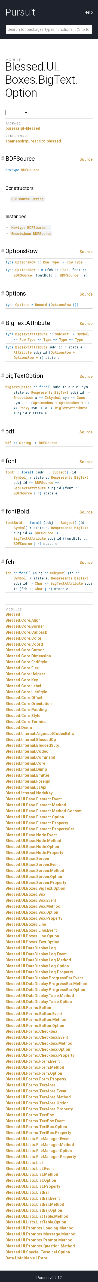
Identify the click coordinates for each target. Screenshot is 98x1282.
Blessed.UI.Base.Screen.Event (32, 864)
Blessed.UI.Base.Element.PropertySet (39, 829)
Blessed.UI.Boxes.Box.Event (30, 900)
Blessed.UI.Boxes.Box (25, 894)
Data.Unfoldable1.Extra (26, 1258)
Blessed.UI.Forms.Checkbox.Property (39, 1055)
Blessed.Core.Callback (26, 632)
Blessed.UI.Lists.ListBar (27, 1192)
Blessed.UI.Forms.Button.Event (33, 1013)
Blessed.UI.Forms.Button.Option (34, 1025)
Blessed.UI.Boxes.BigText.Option (35, 888)
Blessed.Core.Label (23, 686)
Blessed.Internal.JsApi (25, 787)
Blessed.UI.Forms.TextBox (29, 1115)
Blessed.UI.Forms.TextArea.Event (35, 1091)
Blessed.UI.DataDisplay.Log (30, 948)
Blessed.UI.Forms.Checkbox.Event (36, 1037)
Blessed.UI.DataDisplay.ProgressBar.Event (44, 978)
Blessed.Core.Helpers (25, 674)
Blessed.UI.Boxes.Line (25, 924)
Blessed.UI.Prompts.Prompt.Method (38, 1240)
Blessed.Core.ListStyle (26, 692)
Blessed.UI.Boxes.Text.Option (32, 942)
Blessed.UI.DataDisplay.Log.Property (39, 972)
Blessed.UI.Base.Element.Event (33, 799)
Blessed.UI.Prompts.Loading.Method (39, 1228)
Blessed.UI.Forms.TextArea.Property (39, 1109)
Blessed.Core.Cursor (24, 650)
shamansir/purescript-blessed (33, 141)
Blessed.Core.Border (24, 626)
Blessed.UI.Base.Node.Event (31, 835)
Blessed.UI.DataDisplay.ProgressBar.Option (45, 990)
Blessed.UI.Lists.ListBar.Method (34, 1204)
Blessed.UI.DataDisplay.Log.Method (38, 960)
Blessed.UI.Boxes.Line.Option (32, 936)
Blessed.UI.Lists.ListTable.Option (35, 1222)
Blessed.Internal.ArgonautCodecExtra (39, 733)
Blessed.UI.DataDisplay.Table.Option (38, 1002)
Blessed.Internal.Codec (26, 751)
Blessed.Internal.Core (25, 763)
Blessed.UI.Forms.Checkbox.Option (37, 1049)
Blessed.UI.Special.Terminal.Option (37, 1252)
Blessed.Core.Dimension (28, 656)
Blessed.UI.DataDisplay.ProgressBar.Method (46, 984)
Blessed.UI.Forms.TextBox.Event (35, 1121)
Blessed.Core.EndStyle (26, 662)
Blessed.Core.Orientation (28, 703)
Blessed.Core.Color (23, 638)
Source (86, 159)
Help (88, 12)
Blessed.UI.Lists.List (24, 1163)
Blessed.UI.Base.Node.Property (34, 852)
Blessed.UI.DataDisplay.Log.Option (37, 966)
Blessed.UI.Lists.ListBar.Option (33, 1210)
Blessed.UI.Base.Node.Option (32, 846)
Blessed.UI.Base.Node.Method (33, 841)
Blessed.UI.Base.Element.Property (36, 823)
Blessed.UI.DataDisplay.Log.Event (36, 954)
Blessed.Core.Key (21, 680)
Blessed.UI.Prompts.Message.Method (40, 1234)
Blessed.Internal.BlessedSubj (32, 745)
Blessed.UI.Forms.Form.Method (34, 1067)
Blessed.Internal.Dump (26, 769)
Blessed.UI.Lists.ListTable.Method (36, 1216)
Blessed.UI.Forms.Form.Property (35, 1079)
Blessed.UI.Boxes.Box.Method (32, 906)
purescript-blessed (22, 128)
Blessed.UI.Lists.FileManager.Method (39, 1145)
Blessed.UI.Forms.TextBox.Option (36, 1127)
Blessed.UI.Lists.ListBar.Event (32, 1198)
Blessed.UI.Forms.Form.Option (33, 1073)
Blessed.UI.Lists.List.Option (30, 1180)
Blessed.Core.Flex (22, 668)
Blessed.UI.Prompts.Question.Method (40, 1246)
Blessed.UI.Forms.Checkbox (31, 1031)
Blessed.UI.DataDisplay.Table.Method (39, 996)
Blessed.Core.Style (22, 715)
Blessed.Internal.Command (30, 757)
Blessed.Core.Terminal (26, 721)
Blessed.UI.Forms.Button (28, 1007)
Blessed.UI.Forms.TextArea (30, 1085)
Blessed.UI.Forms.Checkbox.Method (38, 1043)
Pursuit (20, 12)
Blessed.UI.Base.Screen (27, 858)
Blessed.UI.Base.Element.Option (34, 817)
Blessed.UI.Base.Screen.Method (34, 870)
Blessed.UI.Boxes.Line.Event (31, 930)
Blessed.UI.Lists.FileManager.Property (40, 1157)
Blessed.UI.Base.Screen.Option (33, 876)
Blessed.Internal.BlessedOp (30, 739)
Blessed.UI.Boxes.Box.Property (33, 918)
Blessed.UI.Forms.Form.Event (32, 1061)
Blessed (12, 614)
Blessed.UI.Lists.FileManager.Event (37, 1139)
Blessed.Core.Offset (23, 697)
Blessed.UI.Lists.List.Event (29, 1168)
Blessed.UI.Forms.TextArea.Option (37, 1103)
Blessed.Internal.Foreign (27, 781)
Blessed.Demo (18, 727)
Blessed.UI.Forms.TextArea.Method (38, 1097)
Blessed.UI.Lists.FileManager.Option (38, 1151)
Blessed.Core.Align (23, 620)
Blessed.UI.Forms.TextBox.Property (38, 1133)
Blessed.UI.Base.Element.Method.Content (43, 811)
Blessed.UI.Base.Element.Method (35, 805)
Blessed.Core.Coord (24, 644)
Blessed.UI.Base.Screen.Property (35, 882)
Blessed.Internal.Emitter (27, 775)
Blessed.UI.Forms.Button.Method (35, 1019)
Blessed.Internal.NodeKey (29, 793)
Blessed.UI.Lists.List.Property (32, 1186)
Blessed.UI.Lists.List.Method (31, 1174)
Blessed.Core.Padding (26, 709)
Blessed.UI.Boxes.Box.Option (31, 912)
